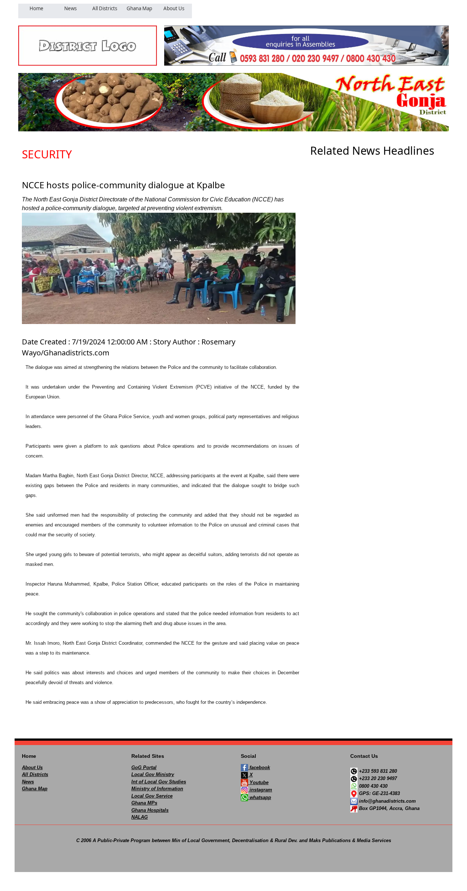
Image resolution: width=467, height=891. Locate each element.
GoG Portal (144, 767)
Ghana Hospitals (150, 810)
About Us (32, 767)
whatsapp (259, 797)
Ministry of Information (157, 788)
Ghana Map (34, 788)
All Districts (35, 774)
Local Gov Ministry (152, 774)
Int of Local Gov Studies (158, 781)
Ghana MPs (144, 803)
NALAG (139, 817)
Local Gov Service (152, 796)
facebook (259, 767)
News (28, 781)
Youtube (258, 782)
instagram (260, 789)
